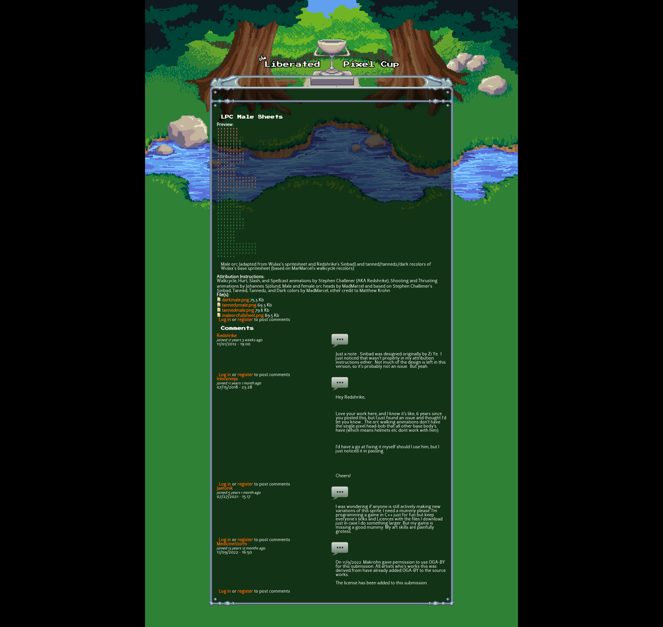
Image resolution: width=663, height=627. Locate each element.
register (245, 320)
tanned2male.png (239, 305)
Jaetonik (225, 489)
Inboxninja (227, 379)
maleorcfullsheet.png (243, 316)
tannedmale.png (238, 311)
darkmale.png (235, 300)
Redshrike (227, 336)
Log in (225, 320)
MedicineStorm (232, 544)
